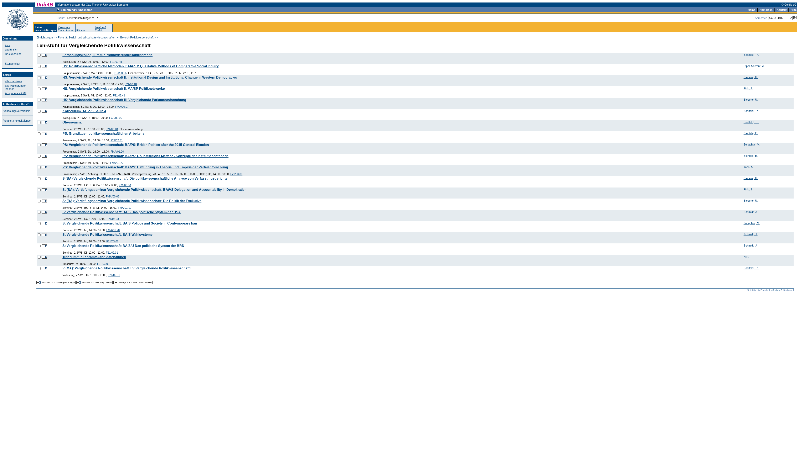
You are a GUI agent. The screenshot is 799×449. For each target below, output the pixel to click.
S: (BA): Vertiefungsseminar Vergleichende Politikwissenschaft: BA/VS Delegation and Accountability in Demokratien (154, 189)
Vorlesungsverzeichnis (16, 110)
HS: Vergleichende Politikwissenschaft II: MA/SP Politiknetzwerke (113, 88)
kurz (7, 45)
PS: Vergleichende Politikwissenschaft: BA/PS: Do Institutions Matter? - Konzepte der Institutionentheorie (145, 156)
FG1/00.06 (120, 73)
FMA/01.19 (124, 207)
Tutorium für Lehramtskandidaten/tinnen (94, 257)
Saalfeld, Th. (751, 54)
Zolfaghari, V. (752, 144)
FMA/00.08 (112, 196)
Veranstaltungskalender (17, 120)
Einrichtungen (44, 37)
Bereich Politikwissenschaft (137, 37)
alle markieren (13, 81)
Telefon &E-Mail (100, 29)
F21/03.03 (113, 219)
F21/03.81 (236, 174)
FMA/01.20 (117, 151)
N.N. (746, 256)
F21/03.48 (112, 129)
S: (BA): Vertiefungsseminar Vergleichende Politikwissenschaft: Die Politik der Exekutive (131, 201)
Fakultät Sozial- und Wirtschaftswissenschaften (86, 37)
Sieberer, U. (751, 77)
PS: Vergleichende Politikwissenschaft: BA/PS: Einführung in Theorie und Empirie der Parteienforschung (145, 167)
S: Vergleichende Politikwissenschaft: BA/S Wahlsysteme (107, 234)
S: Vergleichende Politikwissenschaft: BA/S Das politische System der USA (121, 212)
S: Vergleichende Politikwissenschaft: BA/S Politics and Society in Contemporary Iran (129, 223)
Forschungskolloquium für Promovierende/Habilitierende (107, 55)
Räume (80, 30)
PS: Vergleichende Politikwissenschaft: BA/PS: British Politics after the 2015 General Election (135, 145)
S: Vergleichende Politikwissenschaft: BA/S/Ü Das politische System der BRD (123, 246)
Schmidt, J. (751, 211)
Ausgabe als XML (15, 93)
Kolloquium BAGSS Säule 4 (84, 111)
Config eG (777, 290)
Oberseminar (72, 122)
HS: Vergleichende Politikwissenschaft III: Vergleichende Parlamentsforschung (124, 100)
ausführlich (11, 49)
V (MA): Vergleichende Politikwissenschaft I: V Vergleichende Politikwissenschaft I (126, 268)
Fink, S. (748, 88)
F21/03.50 (125, 185)
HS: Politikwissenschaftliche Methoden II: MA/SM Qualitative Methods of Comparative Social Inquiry (140, 66)
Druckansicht (13, 54)
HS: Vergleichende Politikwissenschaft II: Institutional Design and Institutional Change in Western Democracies (149, 77)
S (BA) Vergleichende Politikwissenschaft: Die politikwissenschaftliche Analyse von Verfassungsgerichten (146, 178)
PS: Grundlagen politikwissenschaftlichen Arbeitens (103, 133)
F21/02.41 (116, 61)
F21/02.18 (131, 84)
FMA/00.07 (122, 106)
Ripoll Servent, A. (754, 66)
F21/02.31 (116, 140)
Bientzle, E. (751, 133)
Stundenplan (12, 63)
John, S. (749, 167)
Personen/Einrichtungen (66, 29)
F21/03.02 (112, 241)
